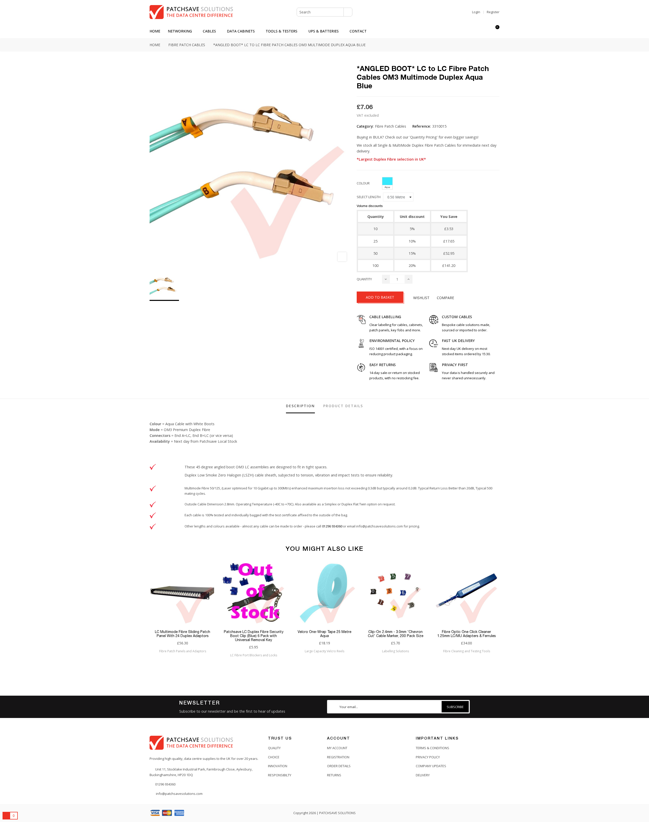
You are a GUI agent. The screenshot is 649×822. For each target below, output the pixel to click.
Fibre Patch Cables (390, 126)
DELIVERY (423, 775)
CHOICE (273, 757)
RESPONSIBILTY (279, 775)
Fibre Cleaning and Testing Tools (466, 651)
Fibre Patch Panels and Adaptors (182, 651)
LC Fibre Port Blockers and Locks (253, 655)
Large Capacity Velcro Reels (324, 651)
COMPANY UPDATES (431, 766)
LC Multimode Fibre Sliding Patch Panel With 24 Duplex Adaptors (182, 634)
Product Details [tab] (343, 405)
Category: (365, 126)
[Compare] (486, 31)
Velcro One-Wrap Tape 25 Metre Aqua (324, 634)
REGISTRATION (338, 757)
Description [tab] (300, 405)
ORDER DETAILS (339, 766)
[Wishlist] (477, 31)
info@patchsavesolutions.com (379, 526)
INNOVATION (277, 766)
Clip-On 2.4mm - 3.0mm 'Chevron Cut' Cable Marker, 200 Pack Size (395, 634)
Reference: (421, 126)
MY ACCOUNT (337, 748)
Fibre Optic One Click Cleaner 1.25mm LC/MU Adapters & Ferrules (466, 634)
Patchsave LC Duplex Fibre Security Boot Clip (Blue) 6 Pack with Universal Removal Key (253, 636)
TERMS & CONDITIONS (432, 748)
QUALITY (274, 748)
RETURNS (334, 775)
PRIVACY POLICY (428, 757)
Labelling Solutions (395, 651)
